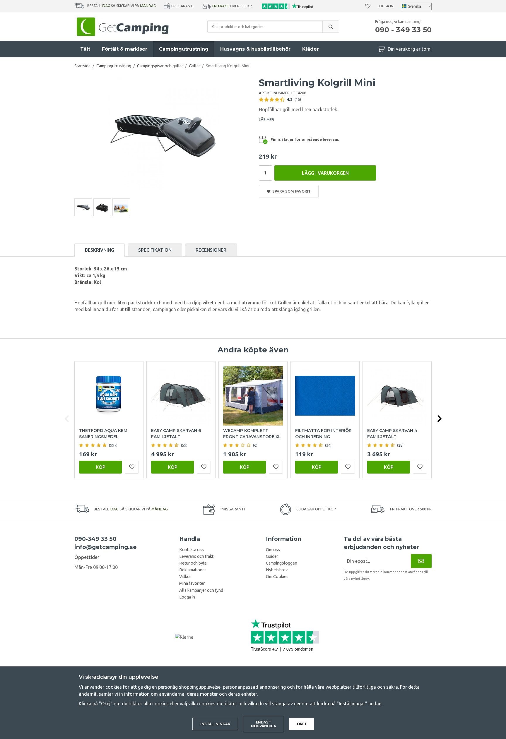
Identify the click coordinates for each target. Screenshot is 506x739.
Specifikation (155, 250)
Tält (85, 49)
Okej (301, 724)
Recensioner (211, 250)
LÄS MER (266, 119)
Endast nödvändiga (263, 724)
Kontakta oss (191, 549)
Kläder (310, 49)
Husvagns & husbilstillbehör (255, 49)
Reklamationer (192, 569)
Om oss (273, 549)
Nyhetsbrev (277, 569)
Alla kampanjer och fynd (201, 590)
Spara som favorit (291, 191)
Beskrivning (99, 250)
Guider (272, 556)
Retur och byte (193, 563)
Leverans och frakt (196, 556)
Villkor (185, 576)
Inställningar (215, 724)
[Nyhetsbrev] (421, 561)
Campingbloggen (281, 563)
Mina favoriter (192, 583)
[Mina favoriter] (367, 6)
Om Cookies (277, 576)
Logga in (386, 6)
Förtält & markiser (124, 49)
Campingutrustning (183, 49)
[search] (330, 26)
